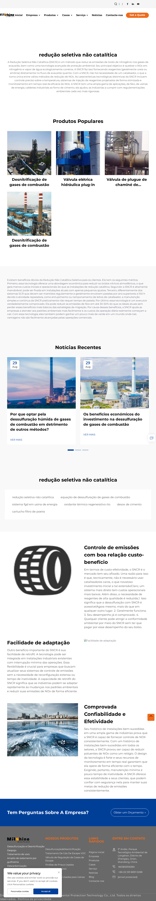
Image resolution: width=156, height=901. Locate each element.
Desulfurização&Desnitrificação (62, 849)
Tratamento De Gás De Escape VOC (65, 853)
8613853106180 (126, 866)
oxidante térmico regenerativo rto (87, 504)
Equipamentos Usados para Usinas (65, 877)
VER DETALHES (29, 153)
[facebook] (127, 4)
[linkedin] (133, 4)
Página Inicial (14, 15)
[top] (150, 717)
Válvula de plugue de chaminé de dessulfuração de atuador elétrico (127, 182)
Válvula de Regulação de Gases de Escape (64, 859)
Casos (66, 15)
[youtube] (138, 4)
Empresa (32, 15)
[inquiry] (151, 438)
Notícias (97, 15)
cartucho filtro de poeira (28, 511)
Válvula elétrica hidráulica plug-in (78, 182)
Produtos (50, 15)
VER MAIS (16, 439)
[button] (71, 450)
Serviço (80, 15)
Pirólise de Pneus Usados (59, 864)
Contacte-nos (114, 15)
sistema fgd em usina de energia (34, 504)
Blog (91, 876)
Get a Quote (137, 15)
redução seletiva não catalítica (33, 497)
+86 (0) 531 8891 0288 (130, 872)
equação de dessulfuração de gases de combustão (95, 497)
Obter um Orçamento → (130, 812)
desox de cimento (129, 504)
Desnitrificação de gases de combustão (29, 182)
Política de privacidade (34, 899)
